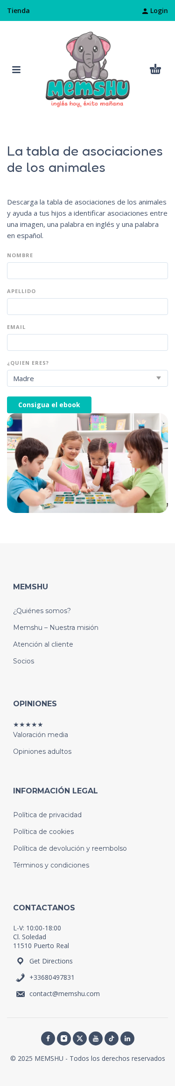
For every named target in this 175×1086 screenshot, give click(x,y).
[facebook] (48, 1038)
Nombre (20, 256)
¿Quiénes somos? (42, 611)
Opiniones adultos (42, 751)
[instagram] (64, 1038)
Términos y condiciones (51, 865)
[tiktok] (112, 1038)
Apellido (21, 291)
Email (16, 327)
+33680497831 (52, 977)
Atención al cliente (43, 644)
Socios (23, 661)
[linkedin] (127, 1038)
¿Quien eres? (28, 363)
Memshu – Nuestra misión (55, 627)
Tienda (18, 10)
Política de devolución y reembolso (70, 848)
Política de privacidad (47, 815)
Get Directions (51, 960)
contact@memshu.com (64, 993)
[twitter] (80, 1038)
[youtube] (96, 1038)
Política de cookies (43, 831)
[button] (16, 69)
